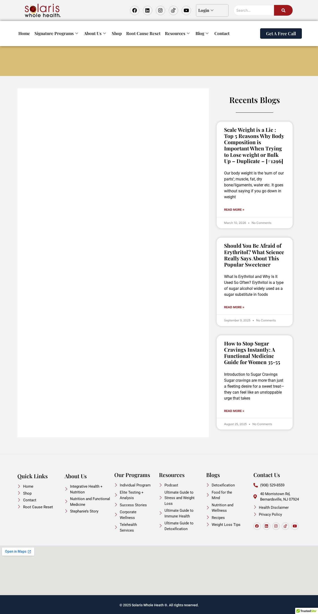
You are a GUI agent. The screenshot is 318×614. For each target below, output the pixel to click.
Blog (200, 33)
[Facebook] (134, 10)
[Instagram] (160, 10)
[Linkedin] (147, 10)
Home (24, 33)
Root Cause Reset (143, 33)
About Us (93, 33)
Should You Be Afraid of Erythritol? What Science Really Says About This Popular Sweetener (254, 255)
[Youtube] (186, 10)
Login (203, 10)
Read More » (234, 209)
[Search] (283, 10)
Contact (222, 33)
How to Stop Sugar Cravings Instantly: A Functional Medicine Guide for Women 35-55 (252, 353)
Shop (117, 33)
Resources (175, 33)
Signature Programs (54, 33)
